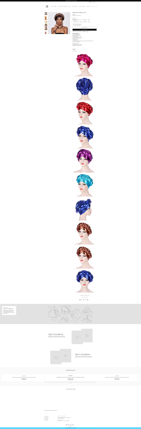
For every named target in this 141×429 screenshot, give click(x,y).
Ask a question (84, 297)
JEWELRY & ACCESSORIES (63, 6)
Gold (89, 19)
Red (81, 19)
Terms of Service (46, 416)
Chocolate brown (76, 21)
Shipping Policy (46, 418)
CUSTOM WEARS (82, 6)
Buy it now (84, 29)
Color (74, 18)
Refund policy (46, 417)
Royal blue (85, 19)
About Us (89, 6)
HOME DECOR (74, 6)
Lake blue (74, 19)
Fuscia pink (85, 21)
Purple (79, 19)
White (81, 21)
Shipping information (84, 295)
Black (89, 21)
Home (51, 6)
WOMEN (55, 6)
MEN (70, 6)
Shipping (74, 15)
